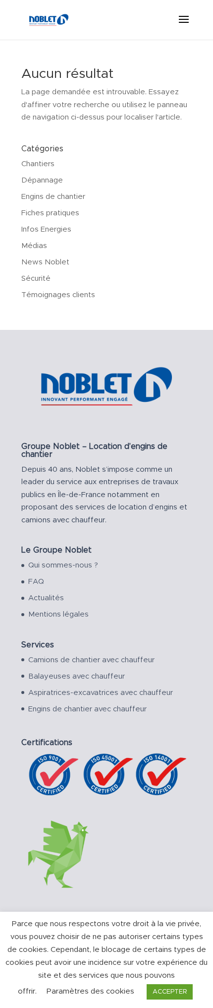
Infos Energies (46, 229)
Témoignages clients (58, 295)
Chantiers (37, 164)
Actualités (46, 598)
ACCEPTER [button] (170, 992)
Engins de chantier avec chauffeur (87, 709)
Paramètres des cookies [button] (90, 991)
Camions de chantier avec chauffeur (91, 660)
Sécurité (36, 278)
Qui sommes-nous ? (63, 565)
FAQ (36, 581)
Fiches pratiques (50, 213)
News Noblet (45, 262)
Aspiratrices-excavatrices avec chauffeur (100, 692)
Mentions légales (58, 614)
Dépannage (42, 180)
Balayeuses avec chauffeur (76, 676)
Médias (34, 246)
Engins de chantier (53, 196)
